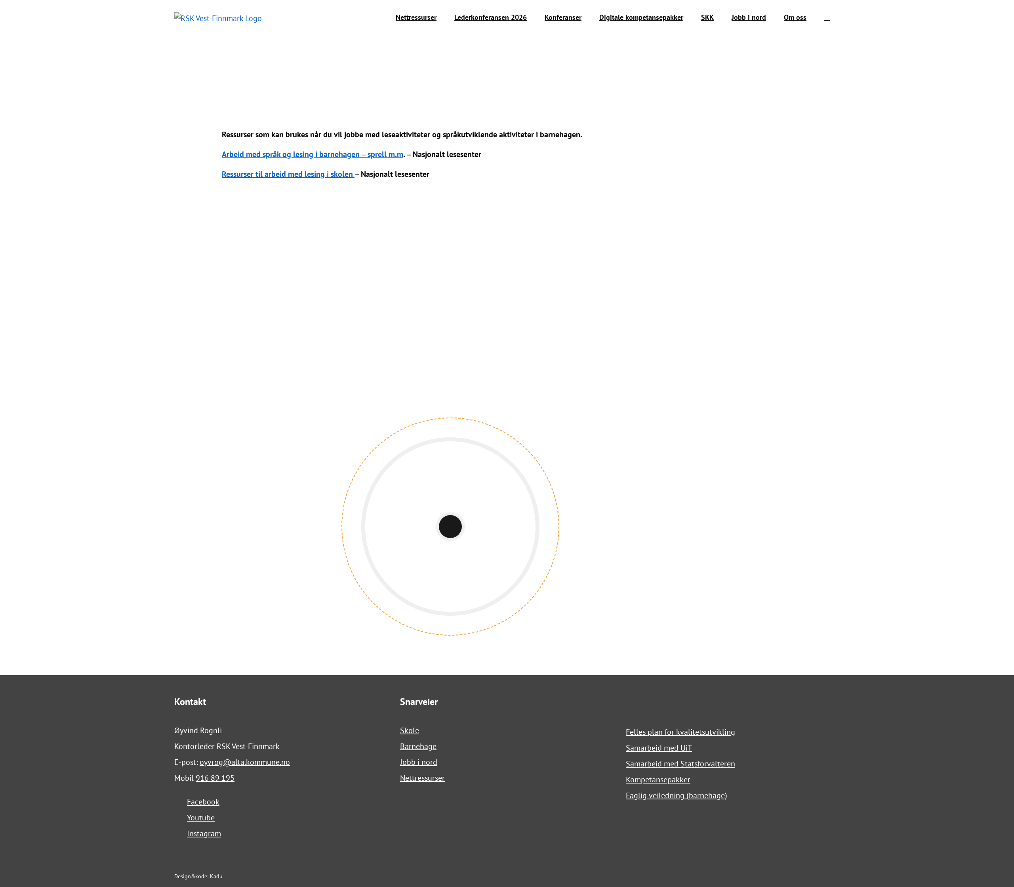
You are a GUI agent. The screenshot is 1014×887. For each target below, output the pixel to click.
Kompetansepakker (658, 779)
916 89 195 (215, 778)
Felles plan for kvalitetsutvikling (680, 732)
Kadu (216, 876)
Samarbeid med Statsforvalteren (680, 764)
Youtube (201, 817)
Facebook (203, 802)
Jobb (408, 762)
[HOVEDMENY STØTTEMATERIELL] (357, 208)
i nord (426, 762)
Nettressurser (422, 778)
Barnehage (418, 746)
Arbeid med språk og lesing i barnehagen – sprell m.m (312, 154)
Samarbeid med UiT (659, 748)
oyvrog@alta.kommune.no (245, 762)
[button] (827, 17)
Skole (409, 730)
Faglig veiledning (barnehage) (676, 795)
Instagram (204, 833)
